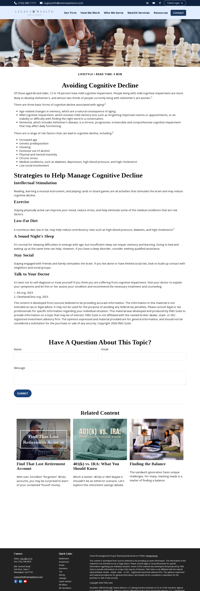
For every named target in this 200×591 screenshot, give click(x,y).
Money (62, 575)
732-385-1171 (26, 558)
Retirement (64, 558)
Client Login (173, 2)
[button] (70, 12)
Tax (60, 571)
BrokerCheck (152, 556)
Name (17, 349)
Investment (64, 562)
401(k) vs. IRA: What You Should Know (96, 466)
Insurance (63, 568)
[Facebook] (160, 3)
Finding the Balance (148, 464)
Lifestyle (62, 578)
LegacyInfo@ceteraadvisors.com (63, 3)
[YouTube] (153, 3)
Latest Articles (65, 581)
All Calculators (65, 588)
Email (104, 349)
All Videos (63, 584)
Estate (61, 565)
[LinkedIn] (147, 3)
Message (19, 368)
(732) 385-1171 (27, 3)
